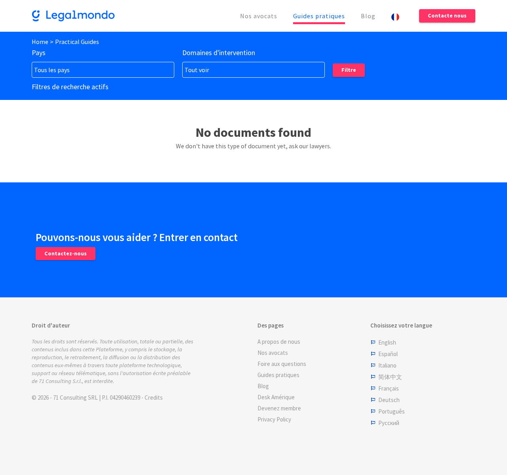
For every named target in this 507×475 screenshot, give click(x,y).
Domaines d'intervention (218, 52)
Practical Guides (77, 42)
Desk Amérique (276, 397)
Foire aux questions (281, 364)
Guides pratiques (319, 16)
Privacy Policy (274, 419)
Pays (39, 52)
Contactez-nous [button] (65, 253)
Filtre (348, 69)
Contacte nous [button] (447, 15)
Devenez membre (279, 408)
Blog (368, 16)
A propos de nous (278, 341)
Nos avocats (258, 16)
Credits (154, 397)
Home (40, 42)
